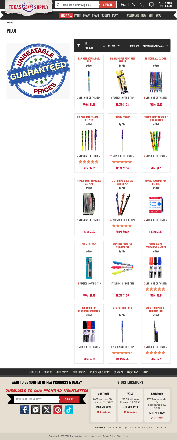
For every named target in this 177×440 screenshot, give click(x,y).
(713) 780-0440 (130, 407)
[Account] (133, 4)
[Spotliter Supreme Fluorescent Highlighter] (122, 268)
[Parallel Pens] (89, 268)
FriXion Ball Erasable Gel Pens (89, 119)
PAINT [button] (77, 15)
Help (145, 372)
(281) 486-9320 (157, 412)
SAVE (158, 15)
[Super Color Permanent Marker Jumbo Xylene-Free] (156, 268)
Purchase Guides (100, 372)
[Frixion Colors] (122, 140)
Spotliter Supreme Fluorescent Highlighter (122, 246)
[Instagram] (35, 413)
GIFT (151, 15)
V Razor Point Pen (122, 308)
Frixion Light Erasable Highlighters (156, 119)
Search (107, 4)
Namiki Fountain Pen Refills (155, 182)
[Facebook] (24, 413)
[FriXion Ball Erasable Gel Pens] (89, 140)
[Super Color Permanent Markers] (89, 331)
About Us (34, 372)
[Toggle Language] (123, 4)
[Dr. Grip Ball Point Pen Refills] (122, 82)
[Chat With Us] (151, 4)
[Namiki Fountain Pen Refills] (156, 204)
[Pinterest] (57, 413)
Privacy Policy (109, 436)
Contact (118, 372)
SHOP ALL (66, 15)
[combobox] (79, 4)
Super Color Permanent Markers (89, 309)
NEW (143, 15)
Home (10, 22)
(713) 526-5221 (103, 407)
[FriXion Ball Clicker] (156, 82)
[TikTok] (68, 413)
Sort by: (134, 45)
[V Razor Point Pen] (122, 331)
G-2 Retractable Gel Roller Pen (122, 182)
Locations (132, 372)
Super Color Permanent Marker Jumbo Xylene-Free (156, 246)
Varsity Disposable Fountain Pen (156, 309)
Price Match (79, 372)
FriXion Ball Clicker (156, 58)
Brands (48, 372)
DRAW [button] (86, 15)
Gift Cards (62, 372)
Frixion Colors (122, 117)
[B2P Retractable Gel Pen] (89, 82)
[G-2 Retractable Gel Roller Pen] (122, 204)
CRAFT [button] (95, 15)
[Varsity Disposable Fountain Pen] (156, 331)
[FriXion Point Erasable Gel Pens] (89, 204)
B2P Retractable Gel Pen (89, 60)
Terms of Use (122, 436)
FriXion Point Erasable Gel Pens (89, 182)
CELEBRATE (133, 15)
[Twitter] (46, 413)
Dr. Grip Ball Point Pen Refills (122, 60)
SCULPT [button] (105, 15)
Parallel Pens (88, 244)
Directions (105, 412)
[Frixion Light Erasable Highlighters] (156, 140)
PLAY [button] (115, 15)
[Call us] (142, 4)
